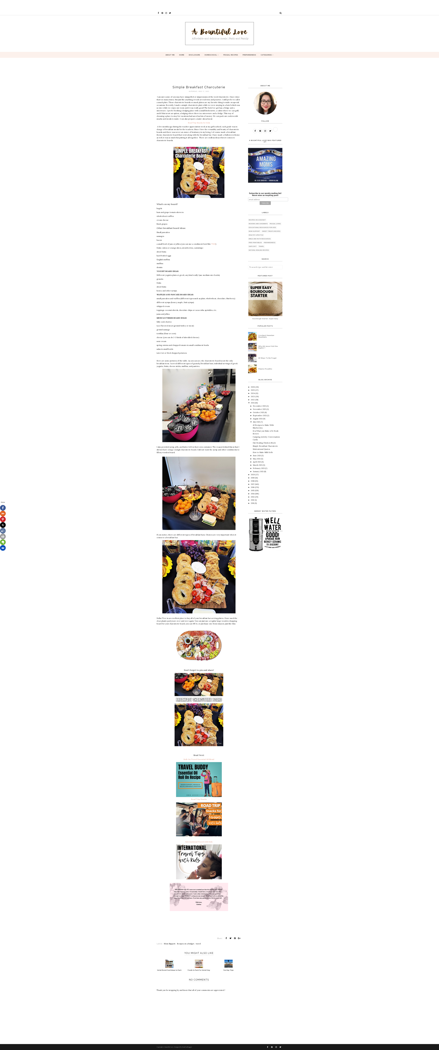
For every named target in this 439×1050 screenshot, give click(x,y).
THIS (213, 244)
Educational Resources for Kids (262, 227)
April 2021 (257, 462)
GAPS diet (253, 246)
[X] (3, 525)
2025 (253, 390)
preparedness (269, 242)
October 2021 (258, 412)
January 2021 (258, 471)
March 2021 (257, 465)
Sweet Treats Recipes (271, 231)
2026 (253, 387)
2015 (252, 490)
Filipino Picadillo (265, 369)
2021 (252, 403)
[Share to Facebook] (226, 938)
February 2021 (259, 468)
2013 (252, 497)
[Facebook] (3, 508)
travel (198, 944)
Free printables (255, 242)
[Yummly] (3, 513)
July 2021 (256, 422)
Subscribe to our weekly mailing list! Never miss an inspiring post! (265, 194)
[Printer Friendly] (3, 536)
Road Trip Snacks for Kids (199, 123)
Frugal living (275, 223)
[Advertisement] (41, 5)
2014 (252, 494)
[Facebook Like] (3, 531)
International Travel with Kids (199, 842)
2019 (252, 478)
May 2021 (256, 459)
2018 (252, 481)
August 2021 (257, 419)
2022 (253, 400)
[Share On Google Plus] (239, 938)
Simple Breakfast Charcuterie (265, 446)
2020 (253, 474)
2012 (252, 500)
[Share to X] (230, 938)
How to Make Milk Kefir (263, 452)
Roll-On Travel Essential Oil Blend (199, 759)
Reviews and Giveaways (258, 223)
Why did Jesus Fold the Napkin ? (268, 347)
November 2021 (259, 409)
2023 (253, 396)
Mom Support (169, 944)
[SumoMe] (3, 548)
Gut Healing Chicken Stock (264, 443)
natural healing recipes (259, 250)
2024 (253, 393)
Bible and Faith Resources (260, 239)
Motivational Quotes (261, 449)
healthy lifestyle (256, 235)
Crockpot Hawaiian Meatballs (266, 336)
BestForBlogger (187, 1047)
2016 (252, 487)
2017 (252, 484)
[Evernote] (3, 542)
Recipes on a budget (185, 944)
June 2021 (257, 455)
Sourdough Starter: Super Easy (265, 319)
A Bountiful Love (168, 1047)
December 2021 (259, 406)
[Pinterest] (3, 519)
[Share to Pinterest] (235, 938)
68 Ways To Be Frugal (267, 358)
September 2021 (259, 415)
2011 (252, 503)
